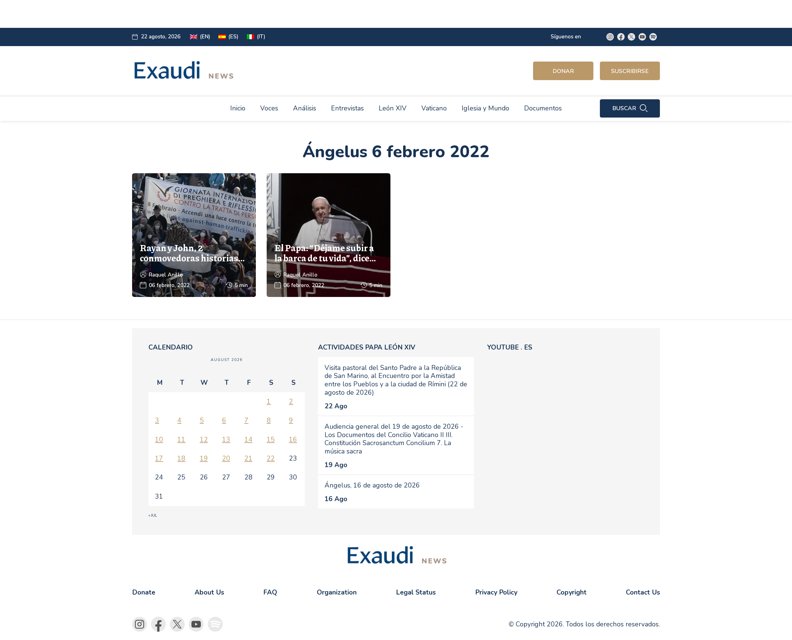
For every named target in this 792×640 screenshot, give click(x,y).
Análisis (304, 108)
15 (271, 439)
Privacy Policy (496, 592)
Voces (269, 108)
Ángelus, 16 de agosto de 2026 (372, 485)
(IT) (261, 36)
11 (181, 439)
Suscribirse (630, 71)
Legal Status (416, 592)
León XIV (393, 108)
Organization (337, 592)
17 (159, 458)
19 (204, 458)
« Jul (152, 515)
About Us (209, 592)
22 (271, 458)
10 (159, 439)
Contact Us (643, 592)
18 (181, 458)
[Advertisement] (274, 14)
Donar (563, 71)
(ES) (233, 36)
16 (293, 439)
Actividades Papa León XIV (366, 347)
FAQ (270, 592)
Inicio (237, 108)
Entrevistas (347, 108)
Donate (143, 592)
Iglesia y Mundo (485, 108)
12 (204, 439)
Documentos (543, 108)
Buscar (624, 108)
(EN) (205, 36)
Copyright (572, 592)
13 (226, 439)
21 (248, 458)
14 (248, 439)
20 (226, 458)
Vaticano (434, 108)
